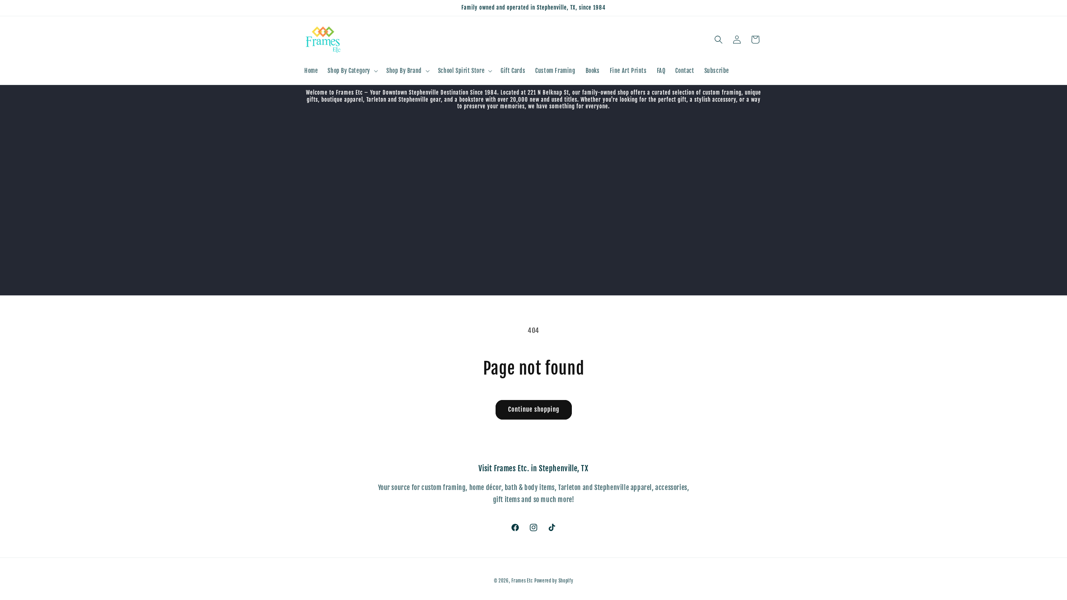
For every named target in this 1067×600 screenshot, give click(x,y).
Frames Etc (522, 581)
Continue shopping (533, 409)
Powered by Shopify (554, 581)
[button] (352, 71)
